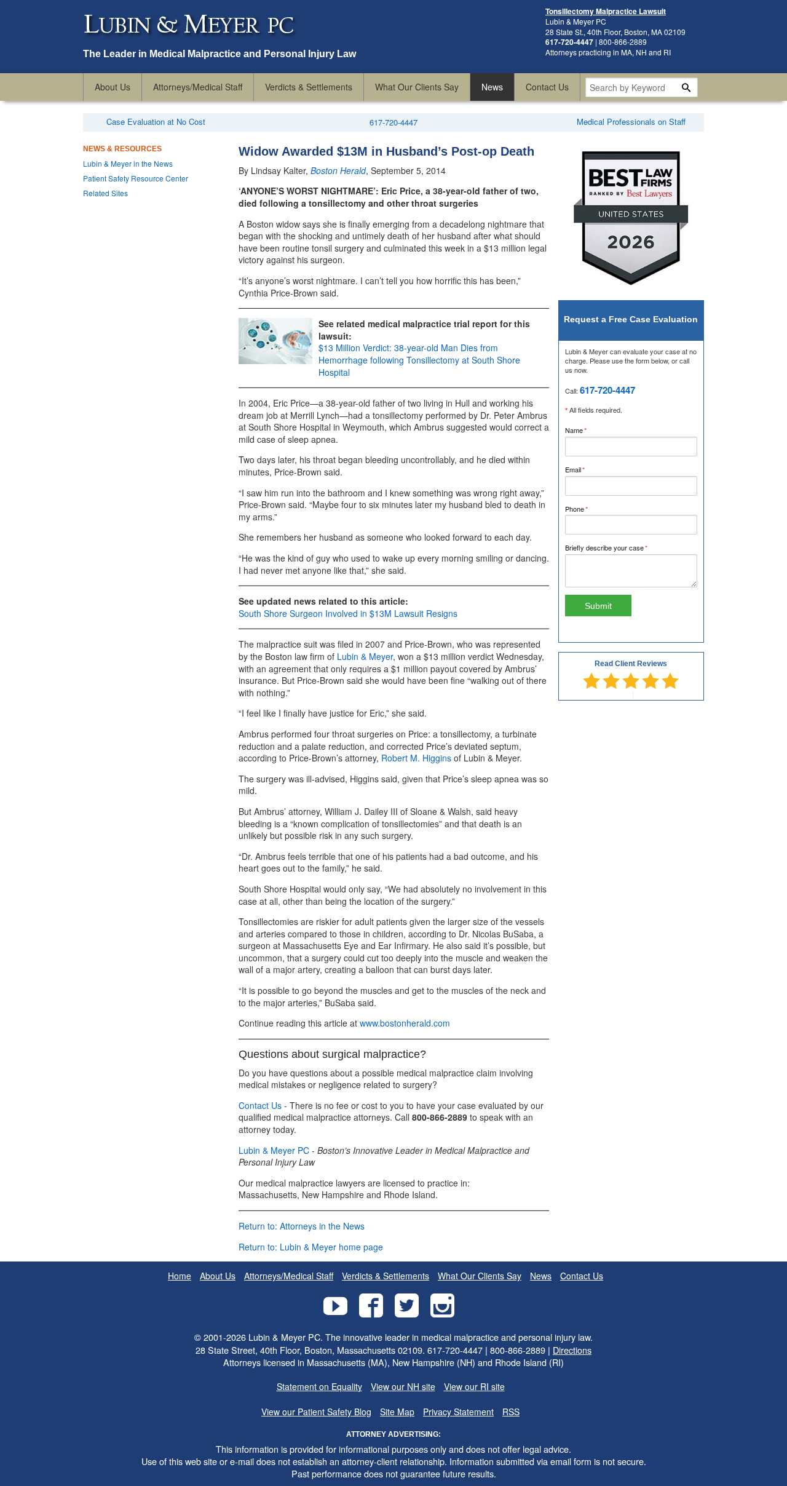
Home (179, 1276)
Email (588, 469)
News (492, 87)
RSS (511, 1412)
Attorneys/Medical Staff (197, 87)
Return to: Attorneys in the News (302, 1226)
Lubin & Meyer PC (274, 1150)
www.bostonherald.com (405, 1023)
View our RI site (474, 1386)
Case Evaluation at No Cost (155, 121)
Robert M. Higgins (416, 758)
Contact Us (547, 87)
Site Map (397, 1412)
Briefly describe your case (619, 547)
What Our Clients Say (417, 87)
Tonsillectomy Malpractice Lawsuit (605, 11)
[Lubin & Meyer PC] (190, 41)
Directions (572, 1349)
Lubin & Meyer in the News (128, 163)
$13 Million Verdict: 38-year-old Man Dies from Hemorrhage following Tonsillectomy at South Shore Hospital (419, 359)
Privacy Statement (458, 1412)
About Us (112, 87)
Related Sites (105, 193)
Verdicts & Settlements (308, 87)
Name (588, 430)
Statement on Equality (319, 1386)
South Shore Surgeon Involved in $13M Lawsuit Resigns (348, 613)
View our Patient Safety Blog (316, 1412)
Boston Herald (338, 170)
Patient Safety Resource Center (135, 178)
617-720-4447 (393, 122)
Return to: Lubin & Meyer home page (311, 1247)
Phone (589, 509)
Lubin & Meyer (365, 656)
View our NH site (403, 1386)
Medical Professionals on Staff (631, 121)
